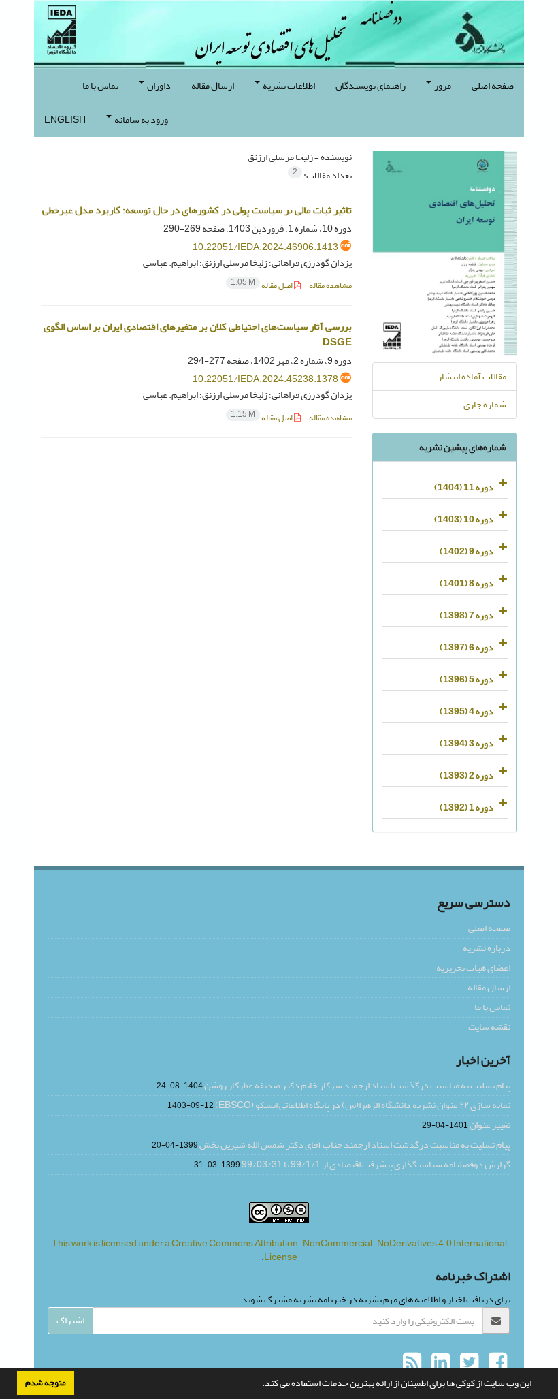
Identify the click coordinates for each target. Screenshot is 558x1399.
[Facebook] (496, 1362)
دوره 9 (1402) (466, 551)
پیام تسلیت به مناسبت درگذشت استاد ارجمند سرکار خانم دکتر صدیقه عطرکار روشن (357, 1085)
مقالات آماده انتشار (472, 376)
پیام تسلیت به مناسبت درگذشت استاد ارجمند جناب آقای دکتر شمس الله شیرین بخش (354, 1144)
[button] (259, 1385)
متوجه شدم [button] (45, 1382)
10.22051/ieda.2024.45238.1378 (265, 379)
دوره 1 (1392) (466, 807)
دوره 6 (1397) (466, 647)
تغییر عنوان (490, 1125)
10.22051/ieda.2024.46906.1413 (265, 247)
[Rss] (412, 1362)
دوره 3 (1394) (466, 743)
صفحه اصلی (493, 85)
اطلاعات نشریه (288, 85)
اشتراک (70, 1320)
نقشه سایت (489, 1027)
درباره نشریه (486, 948)
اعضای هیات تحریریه (473, 967)
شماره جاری (484, 404)
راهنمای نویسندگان (370, 85)
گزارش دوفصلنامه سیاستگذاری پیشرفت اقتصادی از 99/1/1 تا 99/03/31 (376, 1164)
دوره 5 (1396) (466, 679)
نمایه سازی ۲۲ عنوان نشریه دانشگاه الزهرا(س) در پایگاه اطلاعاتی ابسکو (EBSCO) (362, 1105)
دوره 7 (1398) (466, 615)
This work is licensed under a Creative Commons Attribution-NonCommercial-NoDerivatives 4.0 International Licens (279, 1250)
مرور (442, 85)
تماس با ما (100, 85)
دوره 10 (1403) (463, 519)
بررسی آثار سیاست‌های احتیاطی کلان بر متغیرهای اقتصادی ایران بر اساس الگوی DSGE (198, 334)
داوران (158, 85)
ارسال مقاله (212, 85)
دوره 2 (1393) (466, 775)
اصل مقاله (262, 286)
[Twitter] (467, 1362)
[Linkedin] (439, 1362)
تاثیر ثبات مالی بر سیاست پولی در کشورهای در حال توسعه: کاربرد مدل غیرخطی (197, 210)
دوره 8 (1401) (466, 583)
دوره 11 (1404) (463, 487)
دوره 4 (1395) (466, 711)
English (65, 119)
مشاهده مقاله (330, 286)
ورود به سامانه (140, 119)
